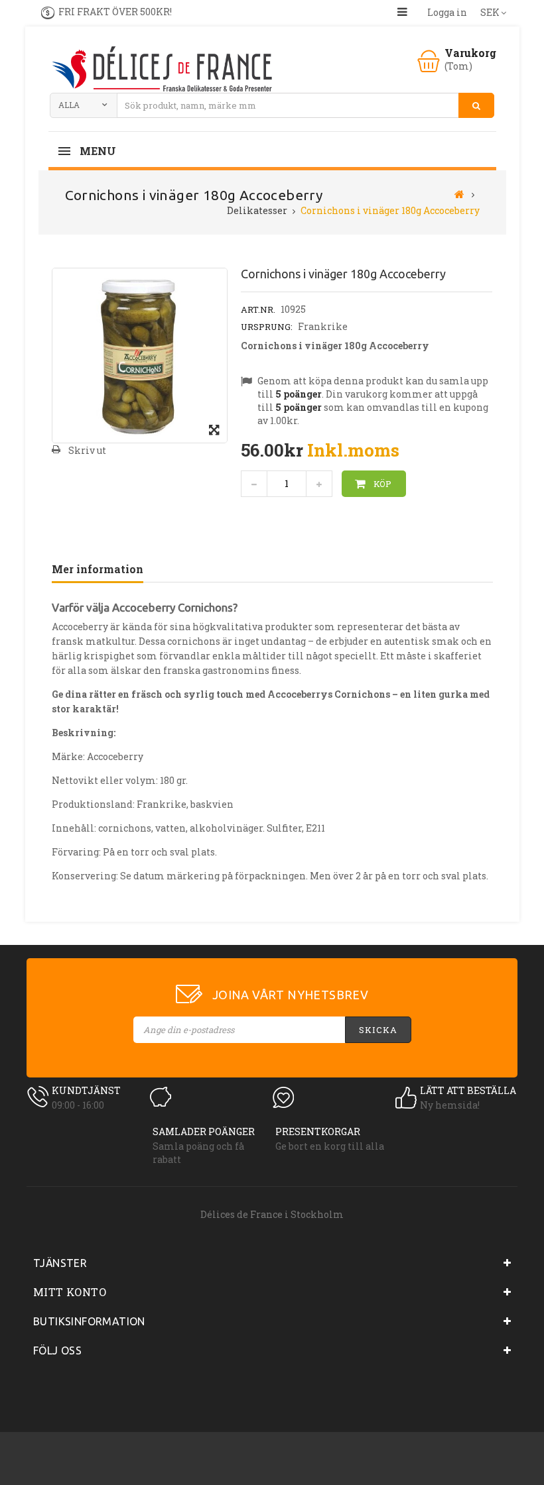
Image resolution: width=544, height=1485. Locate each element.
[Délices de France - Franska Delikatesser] (161, 70)
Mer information (97, 569)
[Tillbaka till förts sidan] (459, 193)
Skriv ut (87, 450)
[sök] (476, 105)
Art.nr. (258, 309)
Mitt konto (69, 1292)
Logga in (447, 12)
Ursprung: (267, 327)
